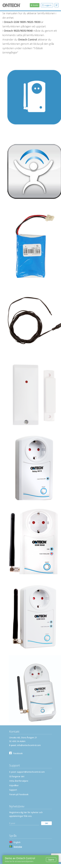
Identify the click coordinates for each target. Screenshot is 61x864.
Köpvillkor (14, 785)
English (17, 842)
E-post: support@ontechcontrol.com (27, 771)
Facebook (18, 753)
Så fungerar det (16, 776)
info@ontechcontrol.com (29, 745)
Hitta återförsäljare (18, 780)
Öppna (51, 859)
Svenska (18, 846)
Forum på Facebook (18, 794)
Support (13, 789)
